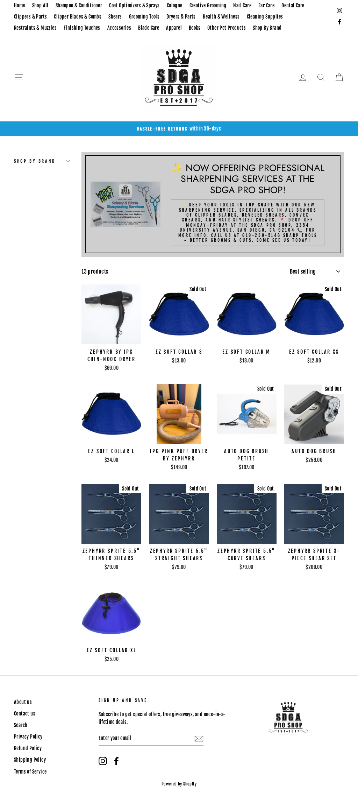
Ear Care (266, 5)
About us (23, 702)
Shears (115, 17)
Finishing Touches (82, 28)
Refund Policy (28, 748)
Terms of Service (30, 772)
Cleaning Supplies (265, 17)
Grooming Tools (144, 17)
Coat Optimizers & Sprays (134, 5)
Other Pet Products (226, 28)
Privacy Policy (28, 737)
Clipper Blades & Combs (77, 17)
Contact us (24, 714)
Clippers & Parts (30, 17)
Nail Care (242, 5)
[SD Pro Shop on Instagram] (103, 761)
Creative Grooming (208, 5)
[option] (179, 129)
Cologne (174, 5)
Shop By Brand (267, 28)
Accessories (119, 28)
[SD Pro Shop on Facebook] (116, 761)
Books (194, 28)
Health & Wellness (221, 17)
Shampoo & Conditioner (79, 5)
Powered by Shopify (179, 784)
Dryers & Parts (181, 17)
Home (19, 5)
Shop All (40, 5)
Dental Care (292, 5)
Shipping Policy (30, 760)
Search (20, 725)
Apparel (174, 28)
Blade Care (148, 28)
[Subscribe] (198, 738)
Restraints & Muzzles (35, 28)
